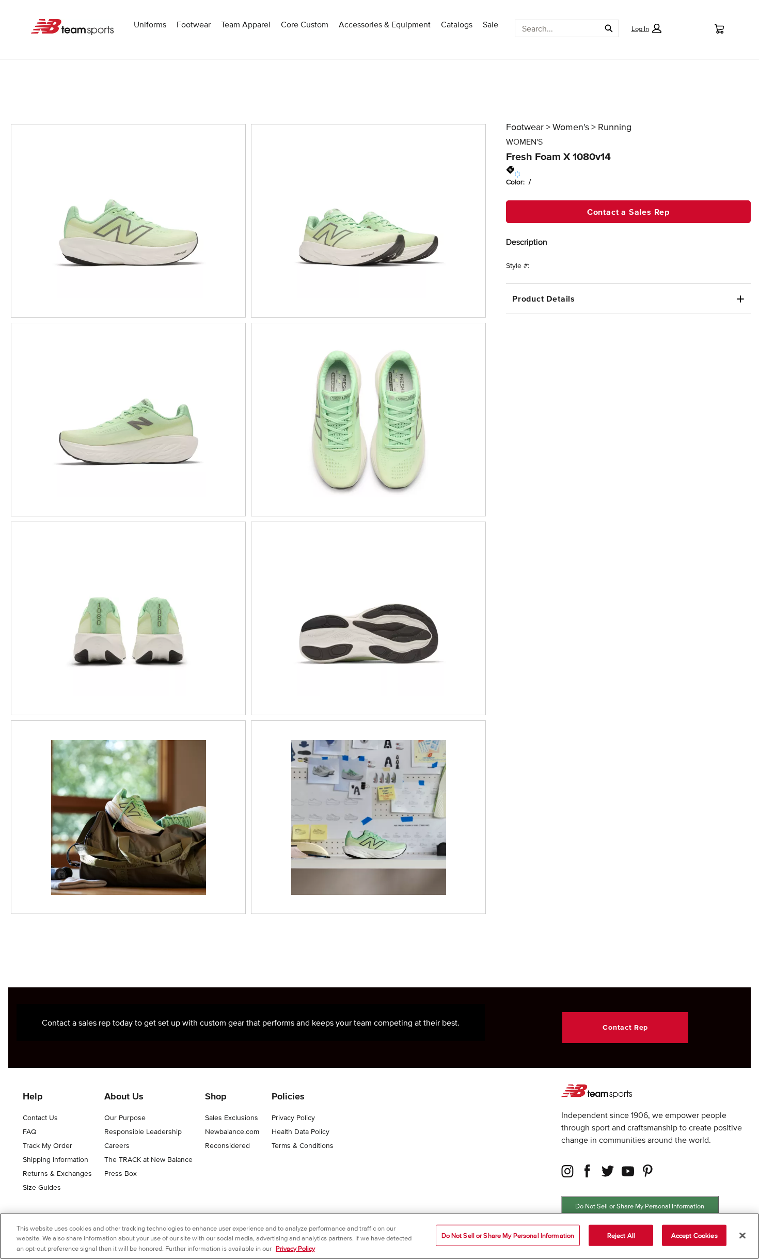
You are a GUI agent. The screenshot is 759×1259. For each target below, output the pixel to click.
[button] (645, 28)
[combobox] (553, 28)
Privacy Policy (295, 1248)
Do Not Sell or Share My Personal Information (639, 1206)
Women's (570, 127)
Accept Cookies (694, 1235)
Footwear (525, 127)
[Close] (742, 1235)
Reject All (621, 1235)
